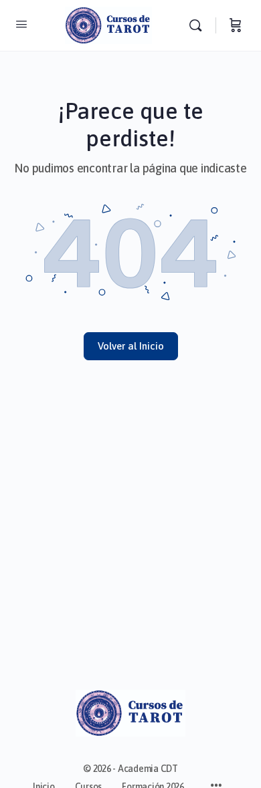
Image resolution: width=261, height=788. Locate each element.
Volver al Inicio (131, 346)
